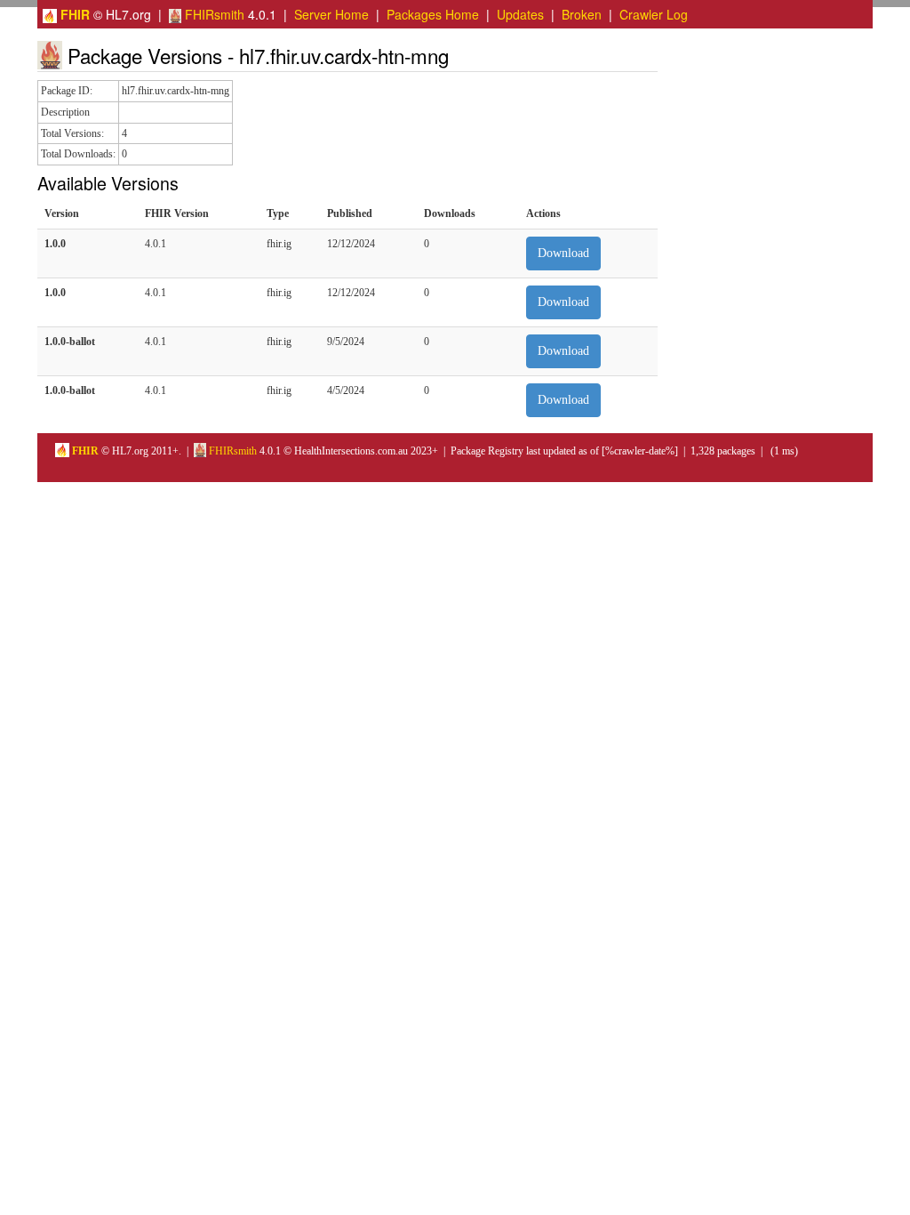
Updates (520, 14)
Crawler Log (653, 14)
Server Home (331, 14)
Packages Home (433, 14)
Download (563, 253)
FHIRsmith (212, 14)
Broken (582, 14)
